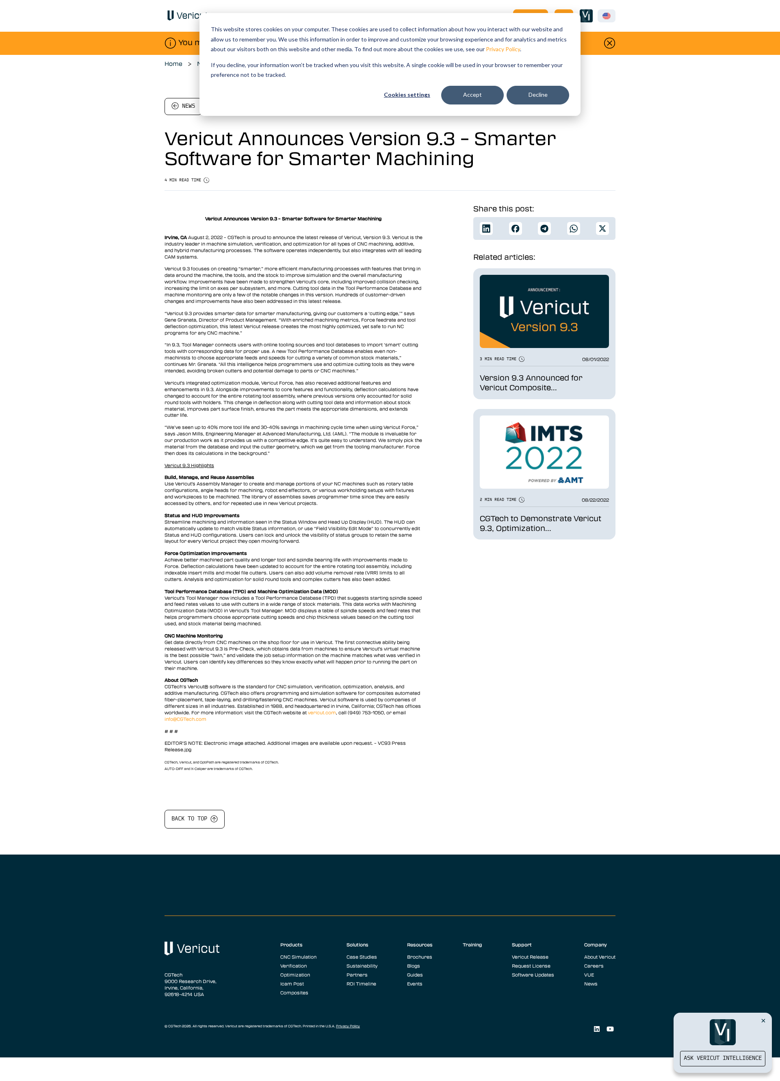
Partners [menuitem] (357, 974)
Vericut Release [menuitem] (530, 956)
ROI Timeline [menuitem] (361, 983)
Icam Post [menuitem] (292, 983)
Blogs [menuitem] (413, 965)
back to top (190, 819)
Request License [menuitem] (531, 965)
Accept (472, 94)
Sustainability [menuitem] (362, 965)
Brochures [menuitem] (419, 956)
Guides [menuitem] (415, 974)
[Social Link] (597, 1029)
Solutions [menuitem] (357, 944)
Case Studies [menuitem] (362, 956)
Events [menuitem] (414, 983)
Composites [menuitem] (294, 992)
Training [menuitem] (472, 944)
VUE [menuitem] (589, 974)
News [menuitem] (591, 983)
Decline (538, 94)
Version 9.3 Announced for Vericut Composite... (531, 382)
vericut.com (322, 712)
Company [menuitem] (595, 944)
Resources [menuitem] (420, 944)
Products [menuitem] (291, 944)
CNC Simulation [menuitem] (298, 956)
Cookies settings (407, 94)
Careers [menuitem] (594, 965)
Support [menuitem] (522, 944)
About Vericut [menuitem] (599, 956)
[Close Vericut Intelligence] (763, 1020)
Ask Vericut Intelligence (723, 1058)
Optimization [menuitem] (295, 974)
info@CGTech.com (185, 719)
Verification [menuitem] (293, 965)
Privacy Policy (503, 49)
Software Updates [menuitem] (533, 974)
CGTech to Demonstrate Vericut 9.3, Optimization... (540, 523)
